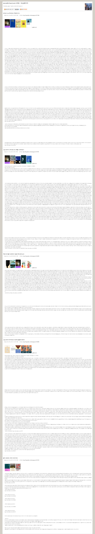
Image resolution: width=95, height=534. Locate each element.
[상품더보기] (34, 27)
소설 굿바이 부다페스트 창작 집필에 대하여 (14, 339)
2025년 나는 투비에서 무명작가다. (11, 13)
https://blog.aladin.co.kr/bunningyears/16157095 (31, 151)
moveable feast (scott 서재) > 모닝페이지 (15, 3)
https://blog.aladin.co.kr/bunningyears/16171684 (31, 15)
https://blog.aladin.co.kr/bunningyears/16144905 (31, 256)
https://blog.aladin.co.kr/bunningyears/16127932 (31, 460)
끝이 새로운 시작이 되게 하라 (10, 458)
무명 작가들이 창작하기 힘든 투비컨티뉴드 (13, 254)
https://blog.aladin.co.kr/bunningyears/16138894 (31, 341)
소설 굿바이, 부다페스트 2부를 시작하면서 (13, 149)
